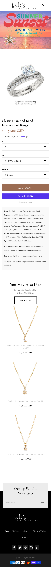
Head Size (6, 169)
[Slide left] (23, 111)
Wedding (16, 531)
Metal (5, 155)
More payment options (25, 202)
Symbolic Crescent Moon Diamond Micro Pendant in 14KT (25, 346)
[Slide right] (28, 111)
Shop (7, 531)
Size (4, 141)
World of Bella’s (39, 531)
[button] (3, 6)
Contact (25, 537)
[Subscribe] (42, 502)
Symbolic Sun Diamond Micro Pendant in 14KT (25, 401)
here (40, 256)
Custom (26, 531)
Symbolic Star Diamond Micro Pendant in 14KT (25, 454)
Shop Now (25, 300)
